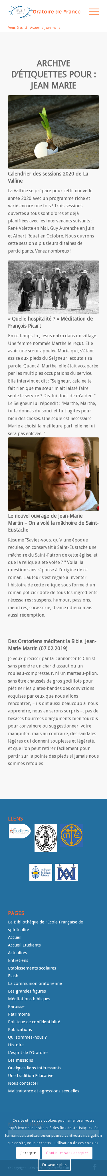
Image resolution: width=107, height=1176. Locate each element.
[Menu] (91, 11)
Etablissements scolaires (32, 968)
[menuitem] (77, 11)
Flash (13, 975)
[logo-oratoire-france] (44, 11)
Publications (20, 1029)
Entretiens (18, 960)
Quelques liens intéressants (34, 1067)
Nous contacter (23, 1083)
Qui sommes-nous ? (27, 1037)
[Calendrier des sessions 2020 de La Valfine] (53, 132)
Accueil (14, 937)
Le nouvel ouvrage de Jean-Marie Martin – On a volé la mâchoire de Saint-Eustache (53, 523)
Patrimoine (19, 1014)
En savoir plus (54, 1165)
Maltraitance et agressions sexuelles (43, 1091)
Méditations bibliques (29, 998)
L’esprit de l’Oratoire (28, 1052)
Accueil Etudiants (24, 945)
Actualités (17, 952)
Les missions (20, 1060)
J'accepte (28, 1153)
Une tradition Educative (30, 1075)
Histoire (16, 1044)
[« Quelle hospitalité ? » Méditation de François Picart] (53, 287)
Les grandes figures (27, 991)
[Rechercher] (77, 11)
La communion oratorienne (35, 983)
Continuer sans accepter (67, 1153)
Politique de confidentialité (34, 1021)
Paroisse (16, 1006)
